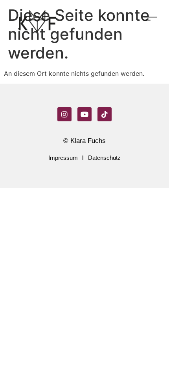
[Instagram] (64, 114)
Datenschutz (104, 157)
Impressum (63, 157)
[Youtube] (84, 114)
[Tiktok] (104, 114)
